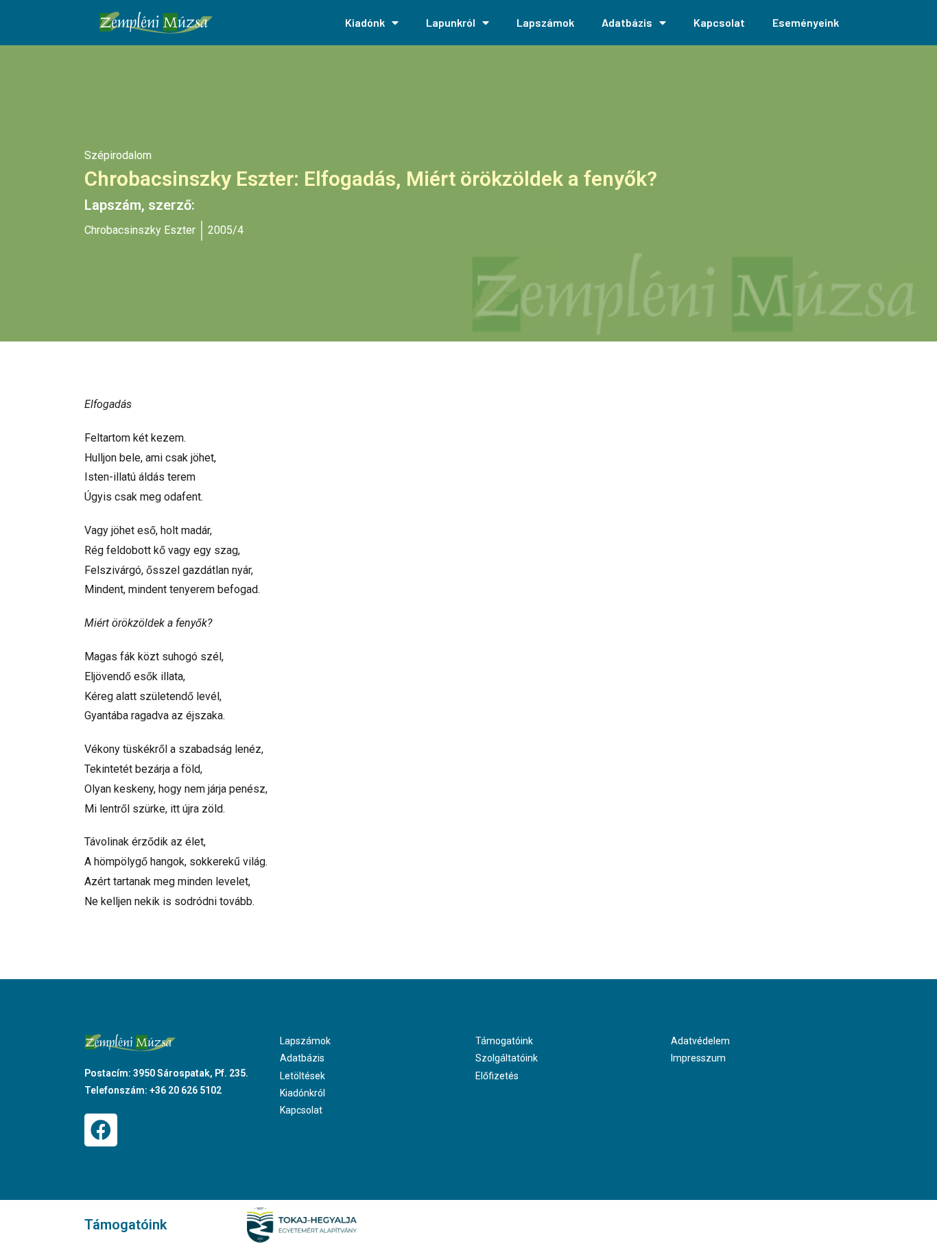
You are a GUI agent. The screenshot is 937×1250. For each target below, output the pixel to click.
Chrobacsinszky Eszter (139, 230)
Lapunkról (450, 22)
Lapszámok (545, 22)
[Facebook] (100, 1130)
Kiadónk (365, 22)
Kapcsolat (719, 22)
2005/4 (226, 230)
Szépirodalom (118, 155)
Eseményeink (805, 22)
